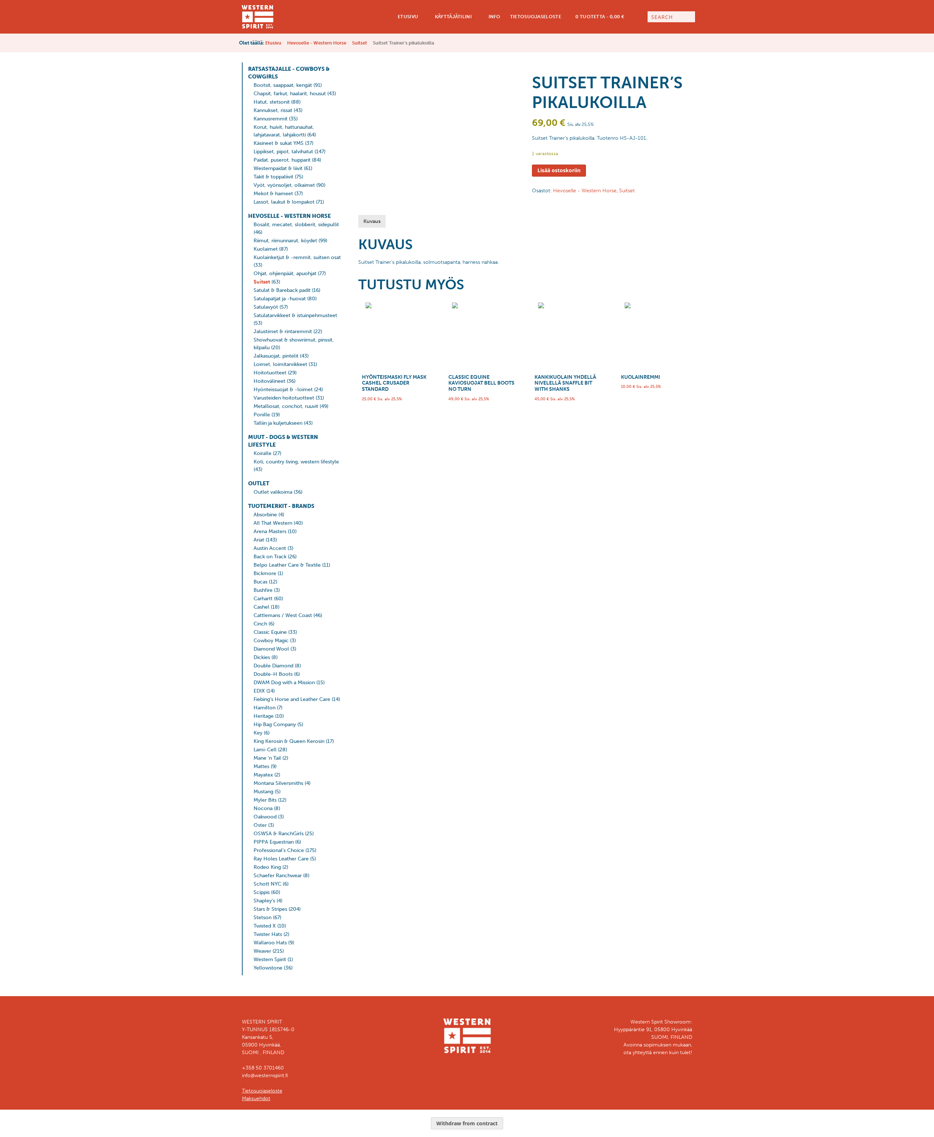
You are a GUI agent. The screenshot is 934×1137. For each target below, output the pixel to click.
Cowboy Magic (271, 640)
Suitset (359, 43)
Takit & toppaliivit (273, 177)
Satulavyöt (266, 307)
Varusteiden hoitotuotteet (284, 398)
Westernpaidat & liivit (278, 168)
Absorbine (265, 515)
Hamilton (264, 708)
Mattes (261, 766)
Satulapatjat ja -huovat (280, 299)
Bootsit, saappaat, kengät (283, 85)
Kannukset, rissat (273, 110)
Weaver (262, 951)
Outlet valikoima (273, 492)
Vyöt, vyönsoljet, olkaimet (284, 185)
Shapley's (264, 901)
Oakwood (265, 817)
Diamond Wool (271, 649)
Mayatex (263, 775)
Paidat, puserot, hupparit (282, 160)
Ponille (262, 415)
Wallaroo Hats (270, 943)
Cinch (260, 624)
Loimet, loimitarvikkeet (280, 364)
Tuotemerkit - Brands (281, 506)
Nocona (263, 808)
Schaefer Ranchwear (278, 875)
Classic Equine (270, 632)
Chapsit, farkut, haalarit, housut (290, 93)
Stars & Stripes (270, 909)
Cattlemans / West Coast (283, 615)
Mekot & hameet (273, 193)
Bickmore (265, 573)
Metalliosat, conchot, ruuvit (286, 406)
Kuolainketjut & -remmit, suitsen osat (297, 257)
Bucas (260, 582)
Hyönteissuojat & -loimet (283, 389)
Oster (260, 825)
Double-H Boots (273, 674)
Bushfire (263, 590)
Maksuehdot (256, 1098)
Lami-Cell (265, 750)
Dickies (262, 657)
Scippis (262, 892)
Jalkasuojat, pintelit (276, 356)
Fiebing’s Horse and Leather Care (292, 699)
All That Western (273, 523)
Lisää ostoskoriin (558, 170)
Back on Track (270, 557)
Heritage (264, 716)
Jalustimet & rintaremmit (283, 331)
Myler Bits (265, 800)
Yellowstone (268, 968)
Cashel (261, 607)
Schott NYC (267, 884)
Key (258, 733)
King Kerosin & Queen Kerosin (289, 741)
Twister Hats (268, 934)
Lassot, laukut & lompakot (284, 202)
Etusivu (407, 16)
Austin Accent (270, 548)
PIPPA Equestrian (274, 842)
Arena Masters (270, 531)
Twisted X (265, 926)
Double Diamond (273, 666)
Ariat (259, 540)
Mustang (263, 792)
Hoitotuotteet (270, 373)
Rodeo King (267, 867)
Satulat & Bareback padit (282, 290)
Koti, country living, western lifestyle (296, 462)
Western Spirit (270, 959)
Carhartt (263, 599)
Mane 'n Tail (267, 758)
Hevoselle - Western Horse (316, 43)
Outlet (258, 483)
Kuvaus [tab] (372, 221)
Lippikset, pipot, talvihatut (283, 152)
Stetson (262, 917)
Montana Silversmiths (278, 783)
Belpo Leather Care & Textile (287, 565)
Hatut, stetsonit (272, 102)
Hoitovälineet (269, 381)
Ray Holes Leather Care (281, 859)
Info (494, 16)
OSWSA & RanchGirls (279, 833)
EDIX (259, 691)
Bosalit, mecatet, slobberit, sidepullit (296, 224)
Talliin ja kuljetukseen (278, 423)
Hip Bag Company (275, 724)
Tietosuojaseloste (535, 16)
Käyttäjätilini (452, 16)
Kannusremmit (270, 119)
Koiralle (262, 453)
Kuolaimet (266, 249)
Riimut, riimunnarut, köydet (285, 241)
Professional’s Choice (279, 850)
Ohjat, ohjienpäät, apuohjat (285, 273)
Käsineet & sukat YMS (279, 143)
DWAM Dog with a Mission (284, 682)
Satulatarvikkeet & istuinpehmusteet (295, 315)
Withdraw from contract (467, 1123)
